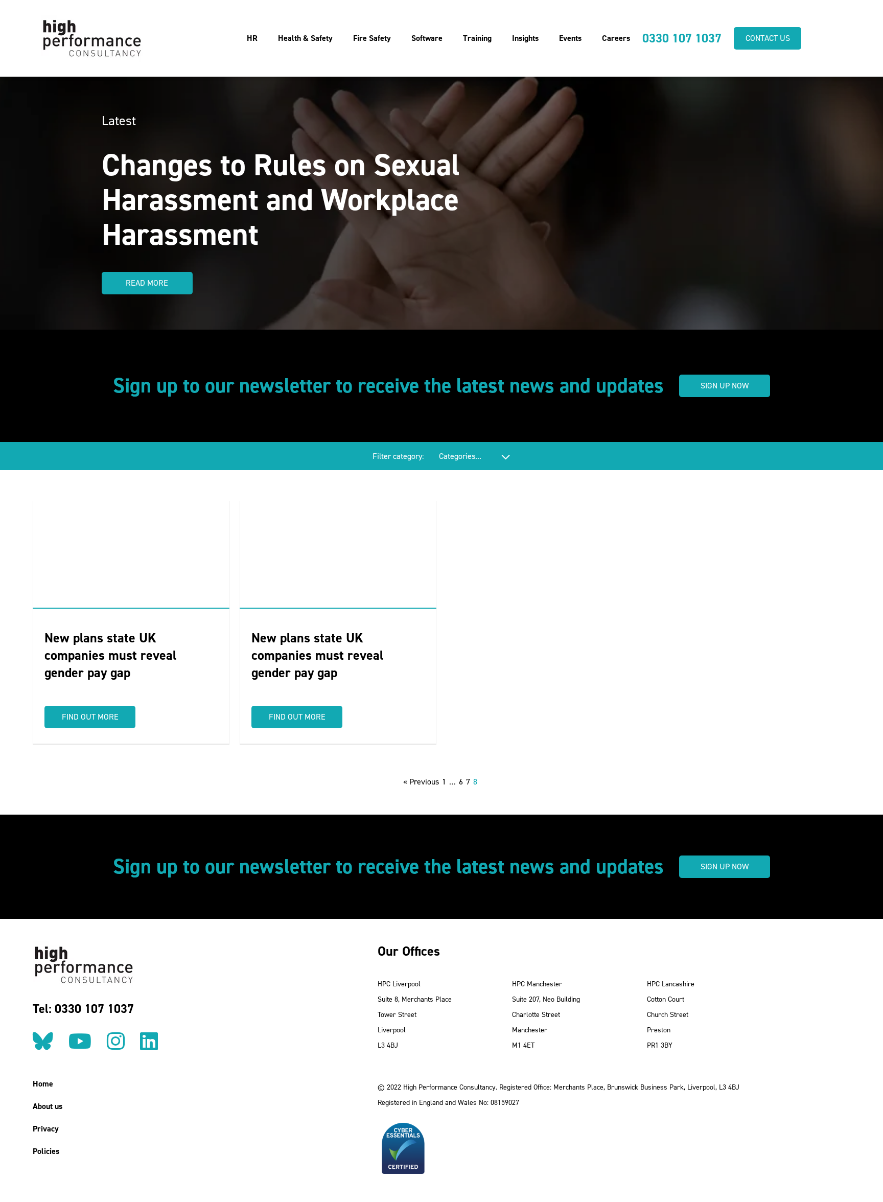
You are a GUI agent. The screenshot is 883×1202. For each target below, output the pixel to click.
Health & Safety (305, 38)
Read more (147, 283)
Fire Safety (372, 38)
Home (43, 1083)
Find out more (90, 716)
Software (427, 38)
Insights (525, 38)
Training (477, 38)
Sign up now (725, 385)
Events (570, 38)
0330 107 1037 (682, 38)
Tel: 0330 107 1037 (83, 1009)
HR (252, 38)
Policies (46, 1151)
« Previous (421, 781)
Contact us (768, 38)
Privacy (46, 1128)
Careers (616, 38)
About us (47, 1106)
